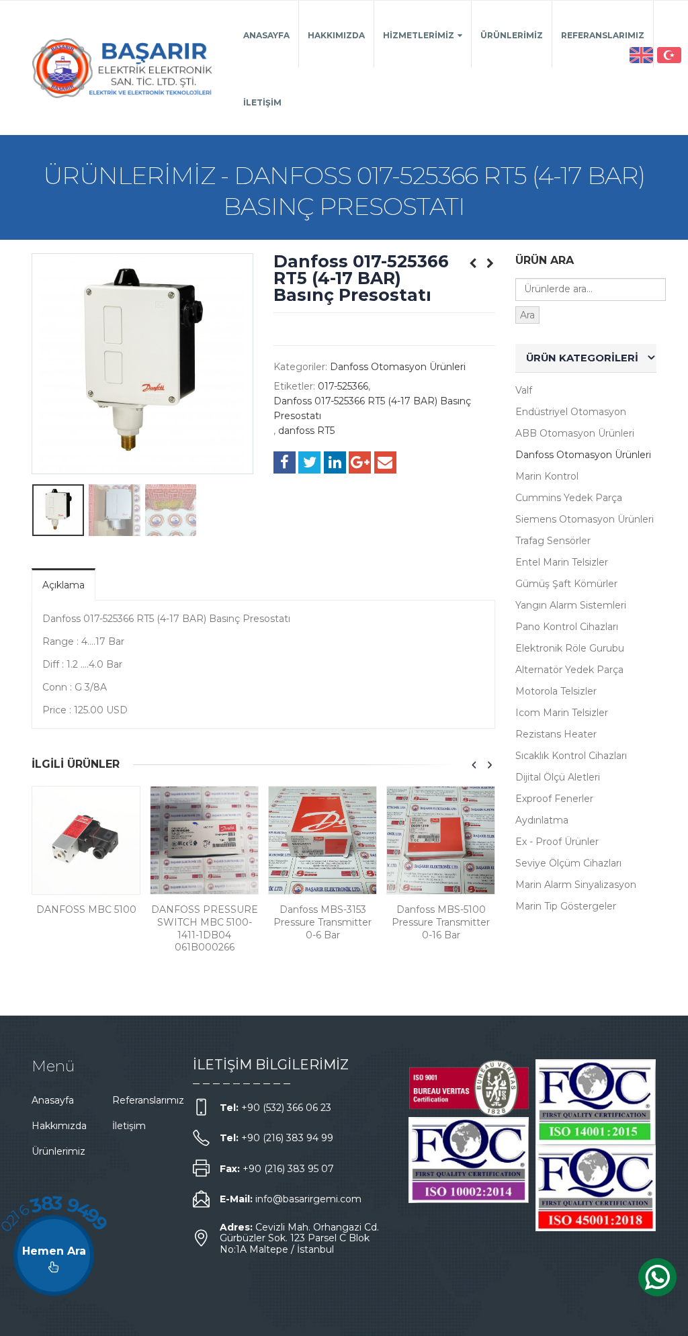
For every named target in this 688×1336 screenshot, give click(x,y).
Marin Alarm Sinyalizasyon (575, 885)
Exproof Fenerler (554, 799)
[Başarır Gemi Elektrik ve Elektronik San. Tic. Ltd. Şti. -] (123, 68)
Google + (360, 462)
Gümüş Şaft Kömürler (566, 584)
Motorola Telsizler (556, 691)
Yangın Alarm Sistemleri (570, 605)
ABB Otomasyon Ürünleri (574, 433)
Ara (527, 315)
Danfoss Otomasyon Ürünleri (398, 367)
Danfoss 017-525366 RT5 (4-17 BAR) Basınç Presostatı (372, 408)
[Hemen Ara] (53, 1255)
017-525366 (343, 386)
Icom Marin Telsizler (561, 713)
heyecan (309, 462)
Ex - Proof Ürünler (557, 842)
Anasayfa (266, 35)
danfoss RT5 (306, 431)
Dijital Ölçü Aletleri (557, 777)
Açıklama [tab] (63, 585)
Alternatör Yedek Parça (569, 670)
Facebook (284, 462)
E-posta (385, 462)
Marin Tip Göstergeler (565, 906)
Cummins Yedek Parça (568, 498)
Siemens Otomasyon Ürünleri (584, 519)
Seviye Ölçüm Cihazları (568, 863)
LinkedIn (335, 462)
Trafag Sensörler (553, 541)
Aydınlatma (541, 820)
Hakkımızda (336, 35)
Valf (523, 390)
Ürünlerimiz (511, 35)
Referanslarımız (602, 35)
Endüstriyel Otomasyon (570, 412)
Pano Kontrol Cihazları (566, 627)
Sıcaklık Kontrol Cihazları (571, 756)
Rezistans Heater (556, 734)
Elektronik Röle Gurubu (569, 648)
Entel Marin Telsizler (561, 562)
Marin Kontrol (546, 476)
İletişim (262, 102)
